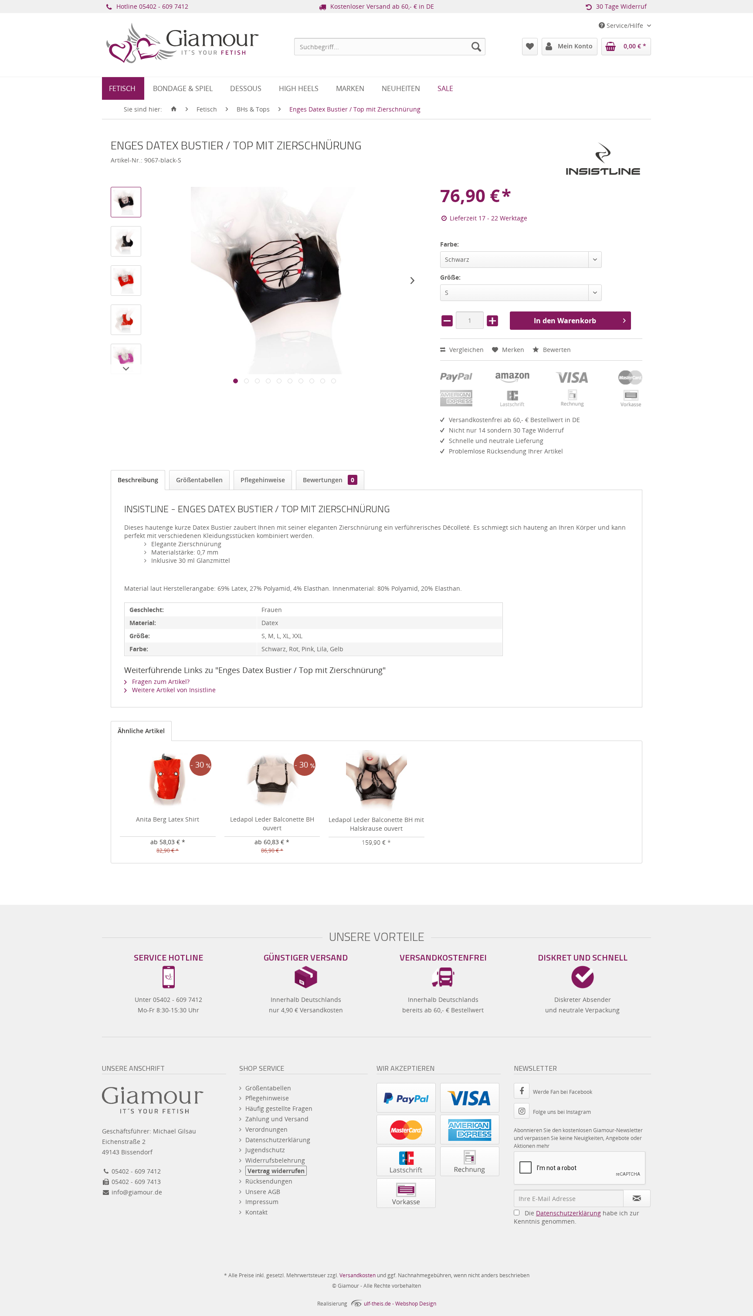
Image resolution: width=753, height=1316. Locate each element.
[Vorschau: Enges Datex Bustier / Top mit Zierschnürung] (126, 202)
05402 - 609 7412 (163, 6)
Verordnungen (266, 1129)
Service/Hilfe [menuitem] (625, 25)
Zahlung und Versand (277, 1119)
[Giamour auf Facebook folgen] (523, 1092)
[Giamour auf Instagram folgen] (523, 1112)
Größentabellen (199, 480)
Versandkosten (357, 1275)
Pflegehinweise (263, 480)
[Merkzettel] (530, 46)
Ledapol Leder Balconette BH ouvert (272, 823)
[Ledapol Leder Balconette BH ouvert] (272, 780)
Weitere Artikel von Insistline (173, 690)
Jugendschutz (265, 1150)
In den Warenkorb (565, 320)
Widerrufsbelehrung (275, 1160)
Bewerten (556, 349)
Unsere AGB (262, 1191)
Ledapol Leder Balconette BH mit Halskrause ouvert (376, 823)
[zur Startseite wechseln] (173, 109)
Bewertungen (328, 480)
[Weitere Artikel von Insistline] (603, 158)
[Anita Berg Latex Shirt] (168, 780)
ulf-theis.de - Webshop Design (400, 1303)
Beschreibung (138, 480)
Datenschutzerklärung (277, 1140)
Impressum (261, 1202)
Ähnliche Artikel (141, 731)
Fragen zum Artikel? (160, 681)
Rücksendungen (268, 1181)
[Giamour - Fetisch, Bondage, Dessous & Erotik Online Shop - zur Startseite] (182, 55)
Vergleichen (466, 349)
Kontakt (256, 1212)
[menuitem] (389, 46)
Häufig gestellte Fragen (278, 1108)
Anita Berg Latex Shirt (167, 819)
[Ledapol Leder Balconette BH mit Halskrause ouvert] (376, 780)
